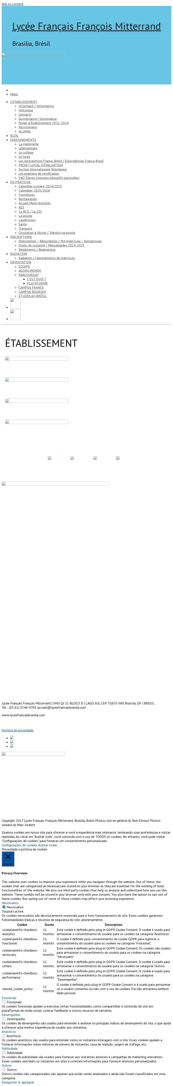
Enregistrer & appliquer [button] (18, 1082)
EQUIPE (24, 266)
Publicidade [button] (10, 1048)
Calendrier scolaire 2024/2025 (40, 186)
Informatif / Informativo (36, 106)
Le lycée (24, 156)
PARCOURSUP (29, 275)
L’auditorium (27, 220)
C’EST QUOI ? (36, 279)
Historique (26, 110)
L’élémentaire (28, 148)
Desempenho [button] (11, 1015)
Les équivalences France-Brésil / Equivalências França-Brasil (61, 161)
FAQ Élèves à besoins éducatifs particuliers (49, 178)
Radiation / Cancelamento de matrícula (47, 258)
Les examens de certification (39, 173)
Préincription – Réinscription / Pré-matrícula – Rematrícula (60, 241)
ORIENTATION (20, 262)
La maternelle (29, 144)
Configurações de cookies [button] (19, 845)
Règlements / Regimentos (37, 249)
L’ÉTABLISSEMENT (23, 102)
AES (21, 207)
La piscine (25, 216)
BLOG (14, 135)
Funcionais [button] (9, 998)
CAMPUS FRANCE (31, 287)
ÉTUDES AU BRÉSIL (33, 296)
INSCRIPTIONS (21, 237)
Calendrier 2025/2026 (34, 190)
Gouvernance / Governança (38, 118)
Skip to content (13, 4)
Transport (25, 228)
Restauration (28, 199)
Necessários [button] (10, 903)
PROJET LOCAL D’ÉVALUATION (41, 165)
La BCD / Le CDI (30, 211)
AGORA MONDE (30, 270)
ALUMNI (25, 131)
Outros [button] (7, 1065)
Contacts (25, 114)
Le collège (26, 152)
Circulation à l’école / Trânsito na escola (47, 232)
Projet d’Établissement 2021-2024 (44, 123)
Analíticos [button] (9, 1031)
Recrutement (28, 127)
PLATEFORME (37, 283)
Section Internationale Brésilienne (43, 169)
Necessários (15, 907)
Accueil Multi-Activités (35, 203)
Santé (23, 224)
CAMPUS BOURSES (32, 292)
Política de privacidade (18, 730)
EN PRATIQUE (20, 182)
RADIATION (18, 254)
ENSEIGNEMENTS (23, 140)
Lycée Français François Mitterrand (86, 25)
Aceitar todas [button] (47, 845)
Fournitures (27, 194)
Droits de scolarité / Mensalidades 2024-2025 (51, 245)
